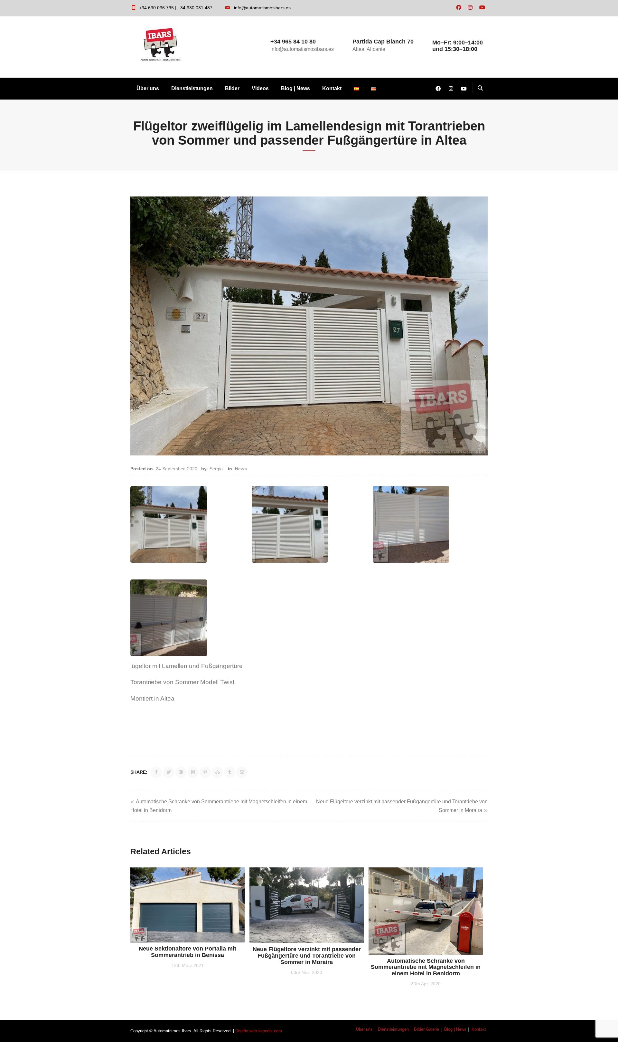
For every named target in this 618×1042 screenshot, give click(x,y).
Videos (260, 88)
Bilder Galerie (426, 1029)
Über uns (147, 88)
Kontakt (332, 88)
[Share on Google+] (180, 772)
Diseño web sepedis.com (258, 1030)
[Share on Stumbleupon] (217, 772)
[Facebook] (459, 8)
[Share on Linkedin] (193, 772)
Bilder (232, 88)
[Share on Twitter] (168, 772)
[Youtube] (482, 8)
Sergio (216, 468)
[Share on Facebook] (156, 772)
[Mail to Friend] (242, 772)
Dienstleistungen (192, 88)
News (241, 468)
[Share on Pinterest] (205, 772)
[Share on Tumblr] (229, 772)
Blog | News (295, 88)
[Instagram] (470, 8)
